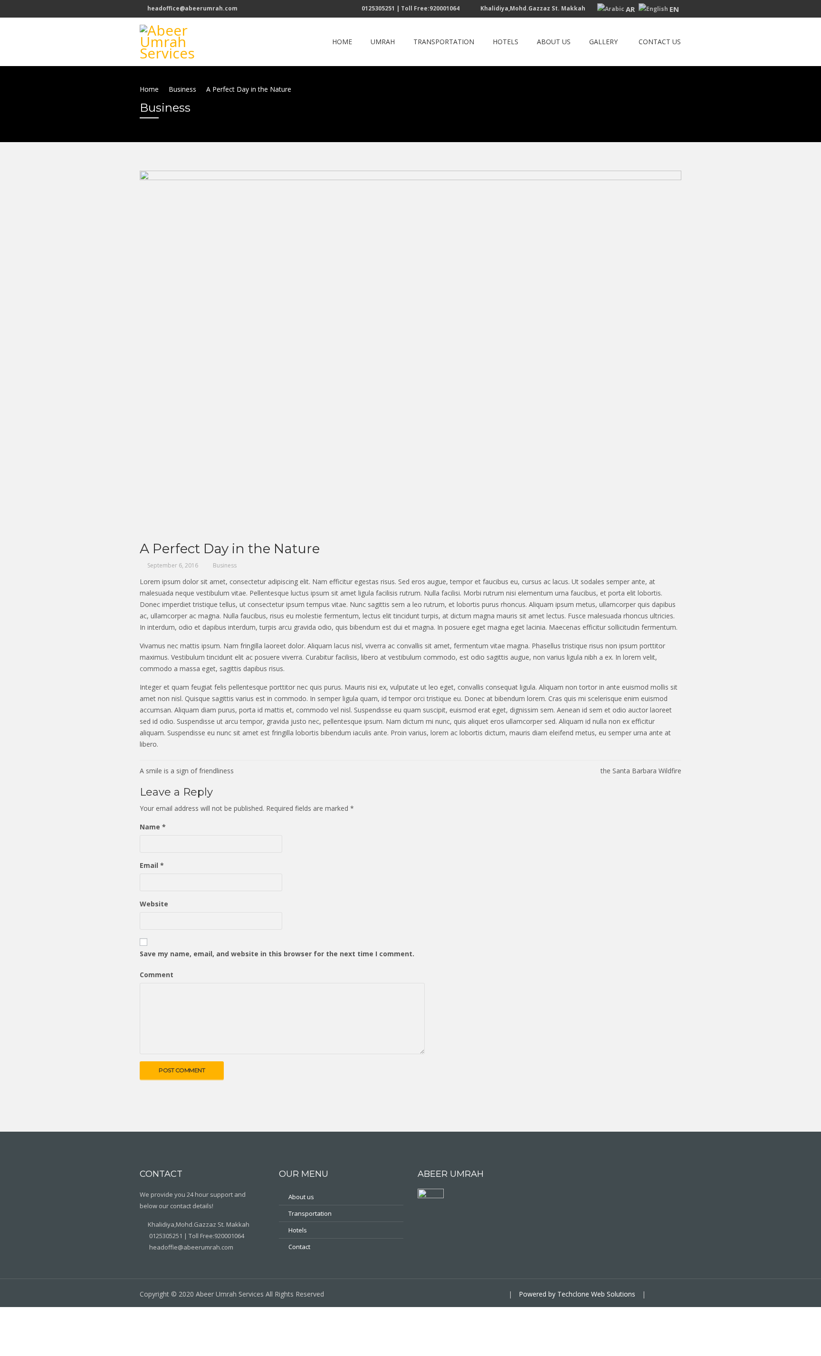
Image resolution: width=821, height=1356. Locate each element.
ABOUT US (554, 41)
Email (152, 865)
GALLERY (603, 41)
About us (301, 1197)
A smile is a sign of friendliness (187, 770)
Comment (156, 974)
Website (154, 903)
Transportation (310, 1213)
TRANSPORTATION (443, 41)
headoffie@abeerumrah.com (190, 1247)
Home (342, 41)
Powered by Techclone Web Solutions (577, 1293)
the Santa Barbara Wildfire (641, 770)
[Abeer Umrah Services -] (187, 40)
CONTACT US (660, 41)
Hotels (297, 1230)
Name (153, 826)
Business (225, 565)
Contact (299, 1246)
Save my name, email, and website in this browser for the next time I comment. (277, 953)
